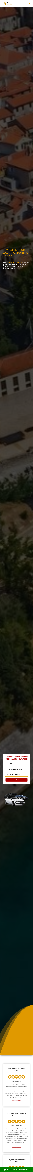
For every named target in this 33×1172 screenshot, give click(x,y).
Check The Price (17, 780)
